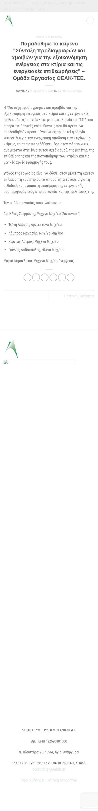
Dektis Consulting (70, 91)
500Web (51, 804)
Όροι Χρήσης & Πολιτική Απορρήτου (49, 780)
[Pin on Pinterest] (62, 277)
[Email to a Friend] (53, 277)
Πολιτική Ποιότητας (79, 296)
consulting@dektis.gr (49, 769)
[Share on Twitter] (45, 277)
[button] (90, 20)
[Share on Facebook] (36, 277)
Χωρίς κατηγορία (49, 37)
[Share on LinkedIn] (70, 277)
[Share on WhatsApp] (27, 277)
